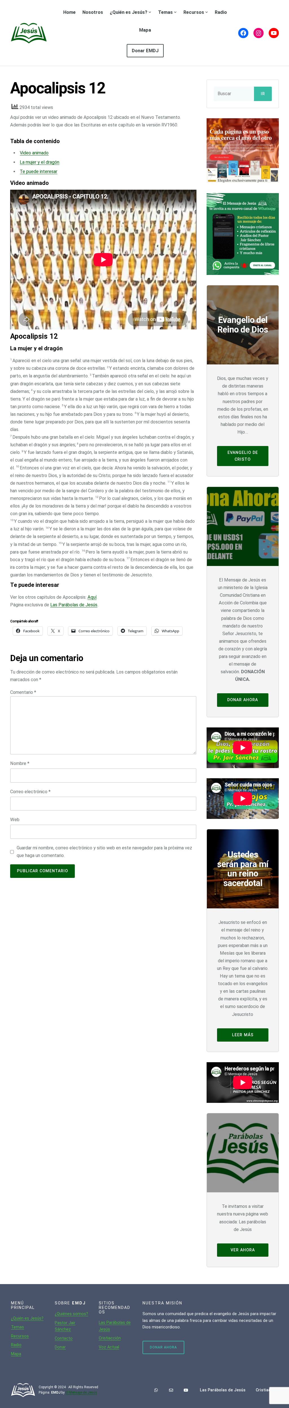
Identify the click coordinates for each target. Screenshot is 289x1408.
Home (69, 12)
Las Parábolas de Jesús (73, 604)
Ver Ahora (243, 1250)
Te (13, 1327)
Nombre (19, 763)
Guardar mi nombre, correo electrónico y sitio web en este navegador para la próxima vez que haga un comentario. (104, 851)
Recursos (20, 1336)
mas (20, 1327)
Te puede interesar (38, 171)
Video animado (34, 153)
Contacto (64, 1338)
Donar (60, 1347)
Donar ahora (242, 700)
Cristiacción (110, 1338)
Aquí (92, 597)
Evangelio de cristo (242, 456)
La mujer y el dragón (39, 162)
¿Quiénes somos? (71, 1313)
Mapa (16, 1354)
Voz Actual (109, 1347)
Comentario (23, 692)
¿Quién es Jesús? (27, 1318)
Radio (16, 1345)
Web (14, 819)
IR (263, 93)
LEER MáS (242, 1035)
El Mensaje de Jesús (81, 1392)
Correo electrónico (30, 791)
